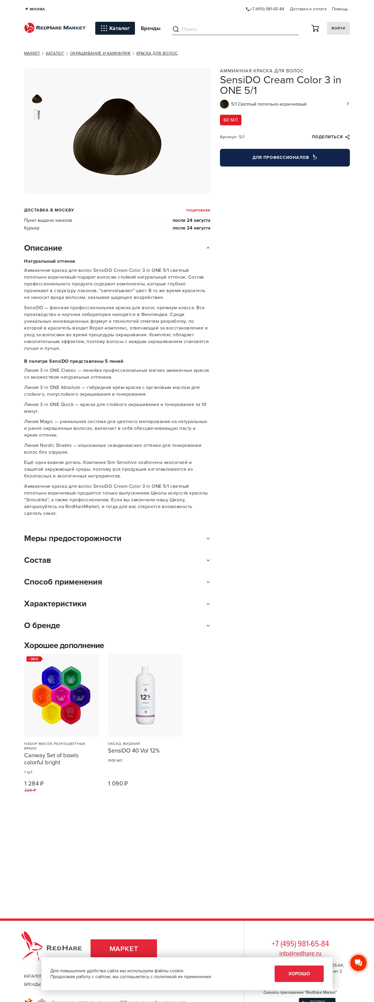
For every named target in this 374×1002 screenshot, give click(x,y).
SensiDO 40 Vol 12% (134, 750)
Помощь (340, 8)
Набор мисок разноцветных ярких (55, 746)
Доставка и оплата (308, 8)
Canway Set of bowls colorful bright (51, 759)
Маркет (123, 949)
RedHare (57, 949)
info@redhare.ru (300, 953)
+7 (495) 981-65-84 (300, 944)
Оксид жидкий (124, 744)
